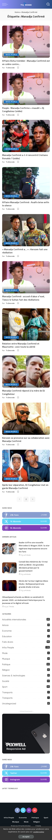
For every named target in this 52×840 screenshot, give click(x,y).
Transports (7, 692)
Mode (5, 653)
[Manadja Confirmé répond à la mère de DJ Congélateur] (26, 371)
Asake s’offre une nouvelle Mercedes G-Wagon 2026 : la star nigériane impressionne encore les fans (34, 547)
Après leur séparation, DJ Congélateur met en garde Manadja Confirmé (25, 486)
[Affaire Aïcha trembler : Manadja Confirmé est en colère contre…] (26, 42)
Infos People (11, 55)
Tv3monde (10, 68)
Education (7, 636)
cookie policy (38, 832)
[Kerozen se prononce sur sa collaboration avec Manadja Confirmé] (26, 419)
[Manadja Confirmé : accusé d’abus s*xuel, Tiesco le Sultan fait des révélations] (26, 277)
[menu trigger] (5, 4)
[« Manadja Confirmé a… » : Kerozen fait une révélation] (26, 230)
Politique (6, 664)
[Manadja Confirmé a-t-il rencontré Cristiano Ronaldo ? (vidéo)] (26, 136)
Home (17, 12)
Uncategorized (9, 703)
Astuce (5, 625)
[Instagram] (26, 528)
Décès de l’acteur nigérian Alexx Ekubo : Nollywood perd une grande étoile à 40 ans (33, 583)
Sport (4, 687)
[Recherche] (48, 4)
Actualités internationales (14, 619)
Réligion (6, 670)
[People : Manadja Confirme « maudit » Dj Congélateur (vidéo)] (26, 89)
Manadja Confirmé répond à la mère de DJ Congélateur (23, 392)
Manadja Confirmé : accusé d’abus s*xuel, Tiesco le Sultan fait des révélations (23, 298)
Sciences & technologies (13, 675)
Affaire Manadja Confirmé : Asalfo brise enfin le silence (25, 204)
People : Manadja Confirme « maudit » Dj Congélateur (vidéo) (23, 109)
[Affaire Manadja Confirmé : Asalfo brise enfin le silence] (26, 183)
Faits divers (7, 642)
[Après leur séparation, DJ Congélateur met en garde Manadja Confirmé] (26, 466)
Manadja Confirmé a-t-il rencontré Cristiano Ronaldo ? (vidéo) (25, 156)
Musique (6, 659)
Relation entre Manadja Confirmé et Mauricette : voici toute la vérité (20, 345)
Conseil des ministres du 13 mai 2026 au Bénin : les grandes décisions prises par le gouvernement (33, 566)
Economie (7, 631)
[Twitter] (26, 521)
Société (5, 681)
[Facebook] (26, 515)
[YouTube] (34, 810)
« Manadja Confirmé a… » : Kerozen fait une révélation (24, 251)
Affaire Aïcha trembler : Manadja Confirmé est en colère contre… (26, 62)
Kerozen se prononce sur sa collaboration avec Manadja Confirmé (26, 439)
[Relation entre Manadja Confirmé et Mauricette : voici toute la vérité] (26, 324)
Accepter (26, 837)
